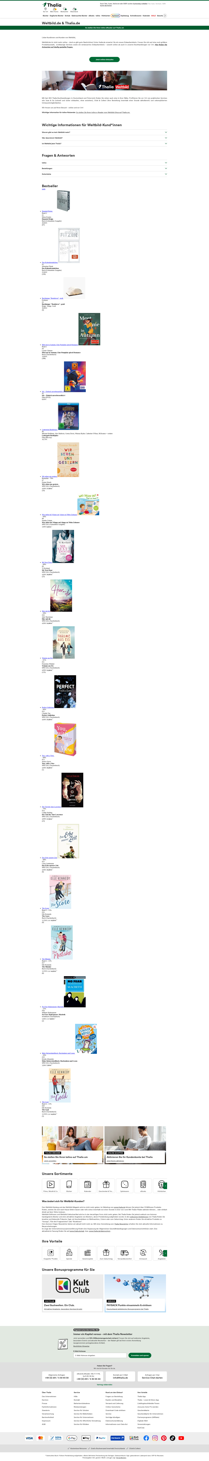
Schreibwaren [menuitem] (135, 15)
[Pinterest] (164, 1438)
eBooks (143, 1186)
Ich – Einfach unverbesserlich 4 (53, 391)
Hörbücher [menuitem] (105, 15)
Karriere (45, 1400)
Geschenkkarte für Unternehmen (150, 1414)
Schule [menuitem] (67, 15)
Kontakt (77, 1400)
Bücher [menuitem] (45, 15)
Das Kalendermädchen (50, 262)
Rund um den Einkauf (114, 1392)
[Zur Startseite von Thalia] (53, 4)
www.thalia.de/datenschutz (99, 1231)
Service (77, 1392)
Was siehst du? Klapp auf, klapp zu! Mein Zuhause (59, 515)
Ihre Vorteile (142, 1392)
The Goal (45, 1102)
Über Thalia (46, 1392)
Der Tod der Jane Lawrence (52, 807)
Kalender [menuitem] (146, 15)
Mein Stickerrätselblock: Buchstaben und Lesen (58, 1053)
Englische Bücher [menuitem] (56, 15)
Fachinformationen (49, 1407)
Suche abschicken (106, 6)
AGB (44, 1424)
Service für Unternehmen (84, 1417)
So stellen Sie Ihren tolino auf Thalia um (72, 1145)
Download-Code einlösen (115, 1410)
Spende (69, 1253)
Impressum (46, 1421)
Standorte (46, 1410)
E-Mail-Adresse (79, 1351)
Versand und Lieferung (114, 1403)
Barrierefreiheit (48, 1417)
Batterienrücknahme (82, 1403)
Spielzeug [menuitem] (125, 15)
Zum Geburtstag (106, 1253)
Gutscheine (46, 174)
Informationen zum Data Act (117, 1424)
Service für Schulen (81, 1410)
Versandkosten (121, 1458)
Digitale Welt (142, 1421)
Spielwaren (124, 1186)
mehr (43, 189)
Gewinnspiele (87, 1253)
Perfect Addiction (48, 707)
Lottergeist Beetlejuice (50, 430)
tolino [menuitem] (98, 15)
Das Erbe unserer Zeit (49, 858)
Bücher (69, 1186)
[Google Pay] (71, 1438)
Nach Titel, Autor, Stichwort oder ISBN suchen (116, 4)
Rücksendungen (80, 1407)
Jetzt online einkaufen (104, 59)
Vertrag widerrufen (104, 1384)
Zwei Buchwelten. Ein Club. (72, 1293)
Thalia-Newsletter (121, 1224)
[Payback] (117, 1438)
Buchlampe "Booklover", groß (52, 298)
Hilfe (76, 1396)
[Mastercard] (40, 1438)
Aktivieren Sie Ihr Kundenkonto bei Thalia (135, 1145)
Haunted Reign (47, 211)
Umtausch (143, 1253)
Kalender (87, 1186)
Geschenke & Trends (106, 1186)
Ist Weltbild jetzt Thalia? (51, 143)
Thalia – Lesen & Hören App (148, 1400)
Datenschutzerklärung (114, 1421)
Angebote (161, 1253)
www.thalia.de (119, 1207)
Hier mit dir (46, 611)
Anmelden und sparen (140, 1355)
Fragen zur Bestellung (114, 1396)
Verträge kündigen (113, 1417)
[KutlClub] (134, 1438)
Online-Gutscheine (113, 1407)
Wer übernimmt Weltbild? (52, 138)
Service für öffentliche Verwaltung (87, 1421)
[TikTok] (172, 1438)
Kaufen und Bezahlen (114, 1400)
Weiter (165, 15)
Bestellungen (47, 168)
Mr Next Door (47, 562)
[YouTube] (181, 1438)
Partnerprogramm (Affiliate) (148, 1417)
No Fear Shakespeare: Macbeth (53, 1007)
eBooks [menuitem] (91, 15)
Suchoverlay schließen (140, 4)
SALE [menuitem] (153, 15)
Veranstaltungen (143, 1424)
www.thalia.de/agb (77, 1231)
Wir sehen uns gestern (49, 476)
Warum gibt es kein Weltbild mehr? (56, 132)
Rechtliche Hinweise (81, 1346)
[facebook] (146, 1438)
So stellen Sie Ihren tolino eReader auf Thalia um (104, 28)
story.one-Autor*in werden (147, 1407)
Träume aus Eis (47, 658)
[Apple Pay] (86, 1438)
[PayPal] (101, 1438)
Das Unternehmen (49, 1396)
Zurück (44, 1186)
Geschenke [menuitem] (161, 15)
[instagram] (155, 1438)
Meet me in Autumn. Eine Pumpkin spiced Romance (60, 345)
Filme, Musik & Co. (50, 1186)
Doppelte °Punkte (50, 1253)
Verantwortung (48, 1414)
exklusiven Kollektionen (139, 1217)
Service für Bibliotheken (83, 1414)
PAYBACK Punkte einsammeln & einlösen (135, 1293)
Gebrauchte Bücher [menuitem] (79, 15)
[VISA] (29, 1438)
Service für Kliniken (81, 1424)
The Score (45, 908)
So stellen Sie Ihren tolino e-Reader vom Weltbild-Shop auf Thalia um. (103, 112)
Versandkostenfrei (124, 1253)
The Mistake (46, 959)
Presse (44, 1403)
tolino (44, 163)
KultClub (140, 1428)
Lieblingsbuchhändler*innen (148, 1403)
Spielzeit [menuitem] (115, 15)
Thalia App (141, 1396)
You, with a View (48, 756)
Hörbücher (161, 1186)
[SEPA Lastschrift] (55, 1438)
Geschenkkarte (143, 1410)
